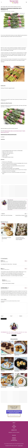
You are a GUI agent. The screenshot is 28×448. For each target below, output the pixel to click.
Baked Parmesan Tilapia (9, 130)
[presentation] (7, 229)
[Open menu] (1, 2)
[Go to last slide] (1, 232)
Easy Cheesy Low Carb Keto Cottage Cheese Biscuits (19, 370)
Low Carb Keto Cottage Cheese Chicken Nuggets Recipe (20, 354)
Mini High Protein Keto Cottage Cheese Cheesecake (7, 370)
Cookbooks (14, 438)
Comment (3, 301)
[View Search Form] (26, 2)
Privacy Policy (20, 445)
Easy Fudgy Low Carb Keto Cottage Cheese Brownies (6, 354)
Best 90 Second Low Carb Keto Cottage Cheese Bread (20, 387)
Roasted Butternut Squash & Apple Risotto (21, 215)
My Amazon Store (14, 440)
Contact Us (14, 437)
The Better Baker (4, 287)
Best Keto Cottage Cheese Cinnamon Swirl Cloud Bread (6, 387)
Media (14, 427)
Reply (26, 268)
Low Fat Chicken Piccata (17, 130)
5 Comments (12, 11)
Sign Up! (10, 432)
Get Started (14, 426)
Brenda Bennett (4, 11)
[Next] (26, 232)
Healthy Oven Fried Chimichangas (6, 214)
